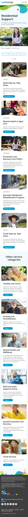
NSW (9, 54)
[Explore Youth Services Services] (14, 453)
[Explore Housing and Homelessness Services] (14, 315)
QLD (14, 54)
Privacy (2, 509)
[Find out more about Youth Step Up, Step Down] (14, 231)
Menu (23, 2)
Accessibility (11, 509)
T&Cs (6, 509)
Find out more (8, 96)
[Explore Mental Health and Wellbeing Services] (14, 350)
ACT (4, 54)
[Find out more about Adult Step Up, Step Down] (14, 80)
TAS (19, 54)
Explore (7, 295)
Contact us (22, 509)
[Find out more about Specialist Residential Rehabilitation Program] (14, 193)
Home (2, 48)
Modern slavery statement (6, 510)
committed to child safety (10, 483)
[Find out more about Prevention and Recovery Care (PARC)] (14, 154)
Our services (7, 48)
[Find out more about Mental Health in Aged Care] (14, 118)
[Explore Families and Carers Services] (14, 282)
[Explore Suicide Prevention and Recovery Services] (14, 421)
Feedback (17, 509)
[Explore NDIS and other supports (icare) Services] (14, 386)
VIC (24, 54)
